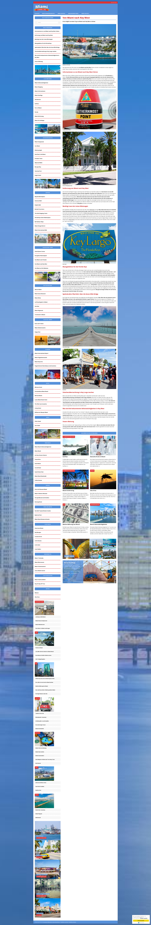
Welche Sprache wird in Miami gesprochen (45, 678)
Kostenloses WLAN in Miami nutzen (43, 655)
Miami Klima (38, 298)
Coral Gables (38, 549)
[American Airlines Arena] (44, 773)
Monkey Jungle (38, 150)
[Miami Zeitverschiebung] (44, 739)
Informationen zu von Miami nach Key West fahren (47, 31)
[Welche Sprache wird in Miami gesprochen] (44, 669)
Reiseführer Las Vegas (64, 922)
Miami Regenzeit (39, 310)
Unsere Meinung (39, 61)
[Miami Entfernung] (76, 479)
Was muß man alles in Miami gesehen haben (45, 690)
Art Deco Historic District (41, 455)
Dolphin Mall (38, 205)
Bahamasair (38, 817)
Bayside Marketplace (40, 196)
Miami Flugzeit (39, 813)
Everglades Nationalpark (41, 255)
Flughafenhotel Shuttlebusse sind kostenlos (45, 366)
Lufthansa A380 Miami (40, 616)
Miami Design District (40, 226)
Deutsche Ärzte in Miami (97, 456)
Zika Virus (93, 490)
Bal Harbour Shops (39, 221)
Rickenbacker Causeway (41, 717)
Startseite (37, 13)
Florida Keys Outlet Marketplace (42, 217)
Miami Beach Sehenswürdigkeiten (43, 446)
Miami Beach (72, 219)
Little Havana (38, 540)
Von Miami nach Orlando (41, 259)
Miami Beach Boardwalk (40, 476)
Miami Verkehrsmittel (40, 566)
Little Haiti (37, 545)
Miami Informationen (73, 13)
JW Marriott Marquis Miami (41, 412)
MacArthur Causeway (40, 810)
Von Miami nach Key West (41, 264)
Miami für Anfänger (39, 120)
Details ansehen (143, 918)
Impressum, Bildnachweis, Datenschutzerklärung (51, 922)
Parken (84, 216)
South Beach (38, 463)
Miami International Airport (90, 213)
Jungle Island (69, 556)
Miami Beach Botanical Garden (42, 519)
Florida (36, 112)
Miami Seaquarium (109, 546)
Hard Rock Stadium (40, 786)
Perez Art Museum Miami (41, 489)
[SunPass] (76, 445)
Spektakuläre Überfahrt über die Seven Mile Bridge (47, 47)
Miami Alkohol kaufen (40, 327)
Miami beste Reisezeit (40, 293)
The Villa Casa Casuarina (41, 404)
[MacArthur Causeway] (44, 801)
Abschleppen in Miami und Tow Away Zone (45, 759)
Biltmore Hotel (38, 387)
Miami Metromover (39, 562)
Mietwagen (92, 209)
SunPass (108, 273)
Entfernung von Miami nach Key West (44, 35)
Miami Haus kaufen (40, 751)
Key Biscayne (38, 532)
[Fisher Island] (89, 571)
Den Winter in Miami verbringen (43, 628)
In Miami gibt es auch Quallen (42, 721)
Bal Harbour (38, 763)
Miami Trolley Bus (39, 558)
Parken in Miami (39, 647)
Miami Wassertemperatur (41, 620)
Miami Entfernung (68, 490)
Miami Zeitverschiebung (41, 748)
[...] (67, 466)
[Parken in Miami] (44, 638)
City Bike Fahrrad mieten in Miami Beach (45, 651)
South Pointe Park (39, 472)
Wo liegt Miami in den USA (41, 693)
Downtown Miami (39, 528)
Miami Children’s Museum (41, 493)
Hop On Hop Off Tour (40, 583)
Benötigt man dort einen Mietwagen (44, 39)
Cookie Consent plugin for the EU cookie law (141, 922)
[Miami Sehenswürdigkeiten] (103, 513)
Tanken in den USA (40, 713)
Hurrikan (37, 306)
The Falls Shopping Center (41, 213)
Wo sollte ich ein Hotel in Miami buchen (44, 682)
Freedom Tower (94, 546)
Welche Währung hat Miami (71, 524)
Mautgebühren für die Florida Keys (43, 43)
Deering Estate (38, 502)
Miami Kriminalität (40, 728)
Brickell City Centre (39, 209)
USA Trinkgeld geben (40, 659)
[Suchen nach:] (47, 23)
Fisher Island (68, 563)
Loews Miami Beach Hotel (41, 399)
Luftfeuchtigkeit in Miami (41, 302)
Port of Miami (38, 108)
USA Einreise (38, 99)
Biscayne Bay (38, 167)
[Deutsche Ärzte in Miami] (103, 445)
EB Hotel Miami (38, 395)
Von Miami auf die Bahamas (41, 268)
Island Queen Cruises (40, 251)
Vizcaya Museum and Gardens (42, 497)
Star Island (37, 425)
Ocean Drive (38, 459)
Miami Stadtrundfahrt (40, 579)
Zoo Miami (93, 556)
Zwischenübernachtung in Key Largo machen (45, 51)
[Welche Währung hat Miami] (76, 513)
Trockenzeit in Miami (40, 314)
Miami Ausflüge (85, 13)
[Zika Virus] (103, 479)
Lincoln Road (38, 467)
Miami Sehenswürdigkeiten (48, 13)
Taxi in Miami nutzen (40, 570)
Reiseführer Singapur (72, 922)
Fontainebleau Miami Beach (41, 391)
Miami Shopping (61, 13)
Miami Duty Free (39, 361)
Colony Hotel (38, 408)
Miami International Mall (41, 230)
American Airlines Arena (41, 782)
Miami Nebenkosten (40, 624)
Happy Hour (37, 332)
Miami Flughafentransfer (41, 357)
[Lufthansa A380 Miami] (44, 608)
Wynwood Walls (38, 162)
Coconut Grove (38, 536)
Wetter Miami (38, 289)
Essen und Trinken (39, 323)
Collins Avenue (38, 480)
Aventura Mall (38, 200)
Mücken (37, 592)
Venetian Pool (38, 171)
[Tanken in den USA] (44, 704)
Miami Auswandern (40, 755)
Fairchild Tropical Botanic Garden (43, 511)
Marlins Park (38, 790)
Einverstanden (141, 920)
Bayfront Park (108, 556)
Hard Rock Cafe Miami (40, 154)
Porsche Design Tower (41, 724)
